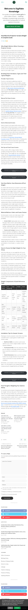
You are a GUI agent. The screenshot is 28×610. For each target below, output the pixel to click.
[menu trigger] (3, 2)
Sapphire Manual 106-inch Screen (13, 111)
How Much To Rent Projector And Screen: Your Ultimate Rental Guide (6, 428)
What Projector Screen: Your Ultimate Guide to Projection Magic (19, 417)
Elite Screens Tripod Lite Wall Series (16, 88)
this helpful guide (15, 406)
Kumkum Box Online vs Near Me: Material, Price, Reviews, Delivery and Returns (12, 525)
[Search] (26, 2)
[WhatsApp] (5, 41)
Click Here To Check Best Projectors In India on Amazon (14, 170)
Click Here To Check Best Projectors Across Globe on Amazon (14, 177)
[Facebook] (2, 41)
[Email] (7, 41)
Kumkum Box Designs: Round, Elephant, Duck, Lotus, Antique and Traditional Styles (13, 532)
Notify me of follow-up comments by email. (11, 491)
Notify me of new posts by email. (9, 494)
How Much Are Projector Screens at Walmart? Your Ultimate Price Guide (7, 418)
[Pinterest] (14, 517)
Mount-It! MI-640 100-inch (14, 155)
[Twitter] (3, 41)
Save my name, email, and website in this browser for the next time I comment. (14, 488)
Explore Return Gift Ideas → (14, 26)
